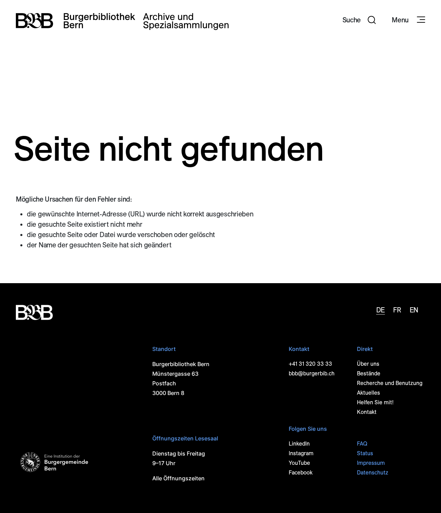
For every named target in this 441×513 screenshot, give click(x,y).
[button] (359, 20)
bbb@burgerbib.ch (312, 373)
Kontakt (367, 412)
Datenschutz (372, 472)
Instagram (301, 453)
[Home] (122, 20)
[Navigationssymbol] (420, 20)
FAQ (362, 444)
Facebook (300, 472)
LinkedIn (299, 444)
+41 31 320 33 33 (310, 364)
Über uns (368, 364)
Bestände (368, 373)
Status (365, 453)
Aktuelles (368, 393)
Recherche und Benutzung (389, 383)
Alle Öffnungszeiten (178, 478)
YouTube (299, 463)
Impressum (371, 463)
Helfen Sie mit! (375, 402)
